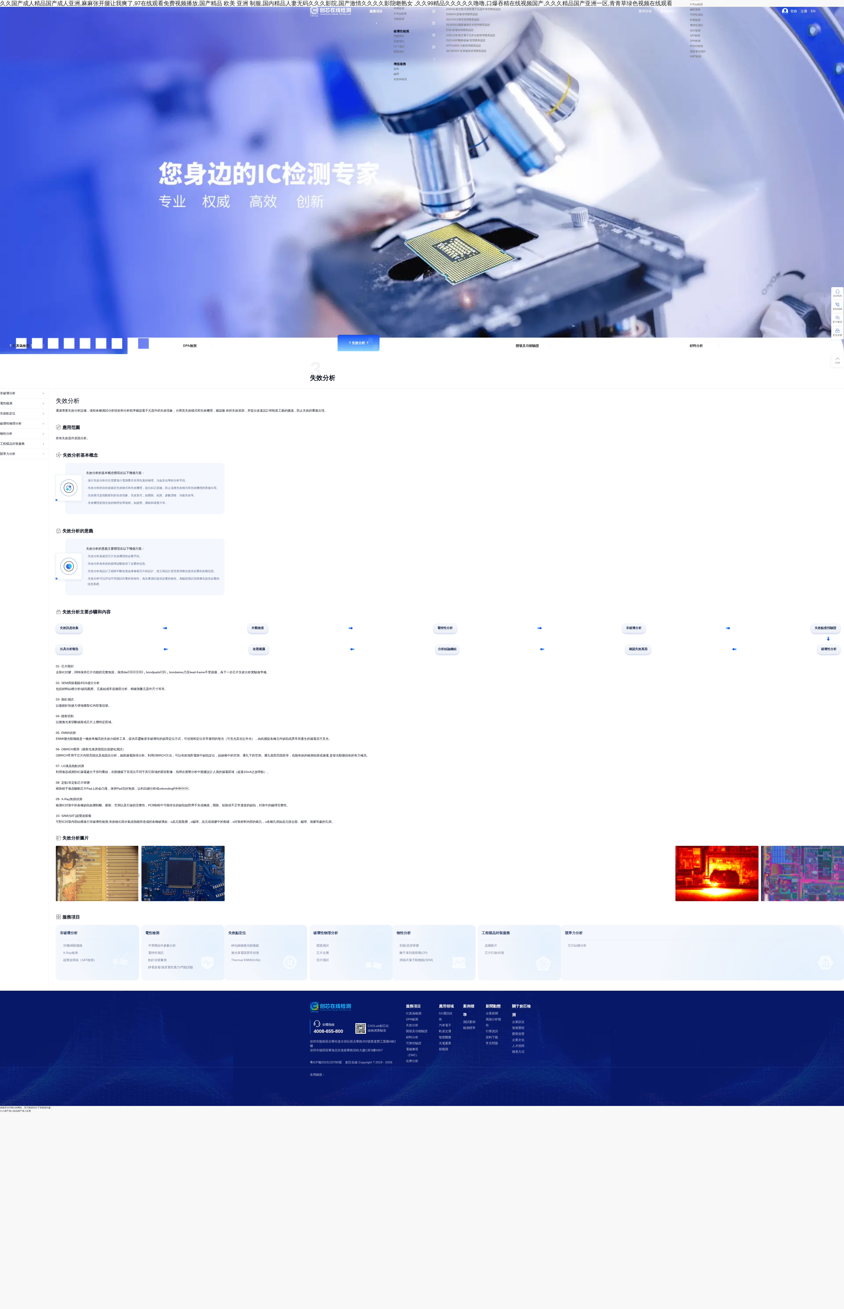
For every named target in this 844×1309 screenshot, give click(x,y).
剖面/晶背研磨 (409, 945)
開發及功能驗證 (527, 346)
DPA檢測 (190, 346)
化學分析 (412, 1061)
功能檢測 (399, 18)
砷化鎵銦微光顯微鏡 (245, 945)
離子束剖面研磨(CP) (413, 952)
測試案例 (469, 1022)
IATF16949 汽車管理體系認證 (463, 45)
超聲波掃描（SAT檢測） (79, 960)
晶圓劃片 (491, 945)
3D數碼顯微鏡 (72, 945)
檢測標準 (469, 1028)
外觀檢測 (399, 8)
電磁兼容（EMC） (412, 1052)
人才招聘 (518, 1046)
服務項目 (376, 11)
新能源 (443, 1049)
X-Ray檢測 (400, 13)
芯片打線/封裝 (494, 952)
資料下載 (492, 1037)
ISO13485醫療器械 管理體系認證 (465, 40)
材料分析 (696, 346)
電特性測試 (156, 952)
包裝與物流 (400, 79)
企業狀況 (518, 1022)
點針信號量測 (157, 960)
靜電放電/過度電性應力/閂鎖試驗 (170, 967)
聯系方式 (518, 1051)
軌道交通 (445, 1031)
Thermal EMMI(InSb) (245, 960)
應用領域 (645, 11)
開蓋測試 (399, 51)
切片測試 (322, 960)
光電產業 (445, 1043)
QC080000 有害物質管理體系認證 (466, 50)
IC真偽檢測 (21, 346)
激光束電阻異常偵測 (245, 952)
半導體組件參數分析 (162, 945)
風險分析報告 (493, 1022)
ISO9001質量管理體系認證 (462, 14)
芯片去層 (322, 952)
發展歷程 (518, 1028)
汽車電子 (445, 1025)
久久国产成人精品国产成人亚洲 (15, 1111)
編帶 (396, 74)
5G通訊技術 (445, 1016)
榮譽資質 (518, 1033)
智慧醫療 (445, 1037)
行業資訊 (492, 1031)
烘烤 (396, 68)
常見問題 (492, 1043)
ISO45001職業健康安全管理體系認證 (468, 24)
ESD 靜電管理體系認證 (459, 30)
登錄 (793, 11)
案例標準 (666, 11)
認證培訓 (433, 29)
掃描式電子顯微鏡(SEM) (416, 960)
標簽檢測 (399, 3)
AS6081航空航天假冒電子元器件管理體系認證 (473, 9)
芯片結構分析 (577, 945)
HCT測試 (399, 46)
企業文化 (518, 1040)
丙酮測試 (399, 36)
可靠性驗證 (413, 1043)
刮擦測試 (399, 41)
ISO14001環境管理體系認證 (462, 19)
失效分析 (359, 343)
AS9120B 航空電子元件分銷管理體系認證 (470, 35)
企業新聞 (492, 1013)
